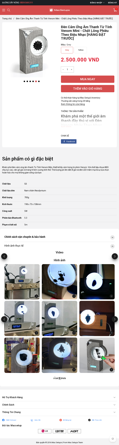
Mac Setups (57, 442)
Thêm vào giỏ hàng (87, 88)
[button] (3, 10)
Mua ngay (87, 79)
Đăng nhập (96, 3)
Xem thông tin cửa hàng (73, 104)
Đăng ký (112, 3)
